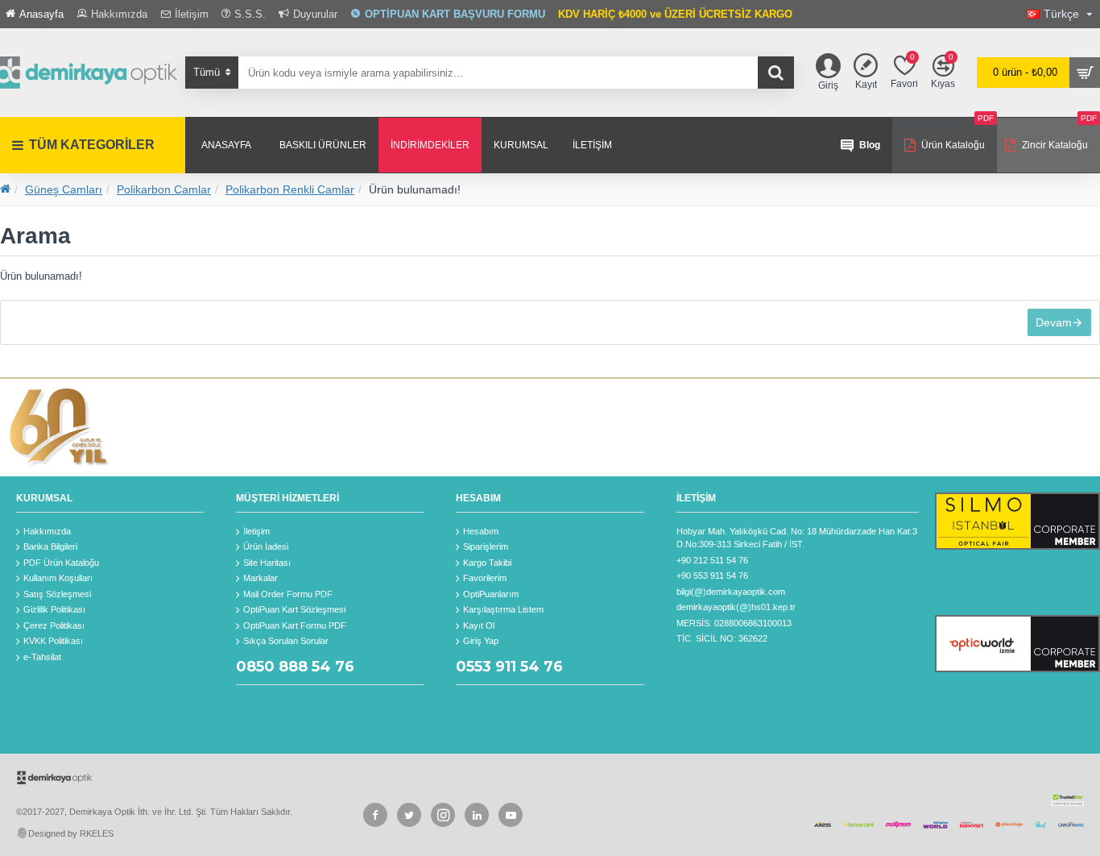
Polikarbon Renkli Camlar (289, 189)
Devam (1054, 322)
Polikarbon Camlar (164, 189)
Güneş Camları (63, 189)
